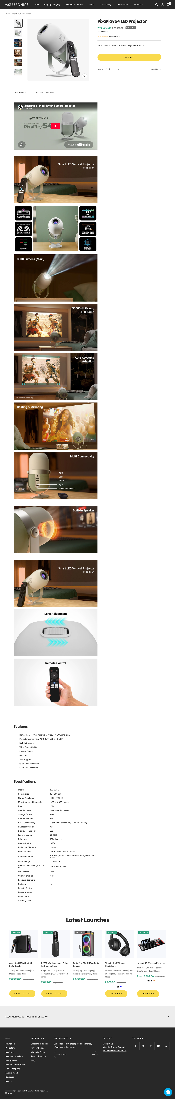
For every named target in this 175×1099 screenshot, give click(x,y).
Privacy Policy (37, 1048)
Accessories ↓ (123, 4)
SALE (37, 4)
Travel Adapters (12, 1068)
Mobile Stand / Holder (15, 1064)
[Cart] (168, 4)
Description (20, 92)
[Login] (162, 4)
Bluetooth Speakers (14, 1056)
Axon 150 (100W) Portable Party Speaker (21, 964)
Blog (33, 1060)
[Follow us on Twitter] (143, 1046)
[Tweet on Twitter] (114, 69)
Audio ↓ (92, 4)
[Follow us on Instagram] (150, 1046)
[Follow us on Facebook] (135, 1046)
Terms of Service (38, 1056)
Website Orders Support (114, 1047)
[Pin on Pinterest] (109, 69)
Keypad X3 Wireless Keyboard (151, 963)
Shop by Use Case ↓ (75, 4)
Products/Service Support (114, 1050)
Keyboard (9, 1077)
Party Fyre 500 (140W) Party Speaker (86, 964)
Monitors (9, 1052)
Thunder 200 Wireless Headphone (115, 964)
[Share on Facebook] (106, 69)
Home (7, 14)
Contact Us (108, 1044)
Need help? (156, 69)
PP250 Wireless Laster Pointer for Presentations (55, 964)
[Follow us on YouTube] (158, 1046)
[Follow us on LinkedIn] (166, 1046)
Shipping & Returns (39, 1044)
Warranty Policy (38, 1052)
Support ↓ (138, 4)
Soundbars (10, 1044)
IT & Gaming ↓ (106, 4)
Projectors (10, 1048)
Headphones (11, 1060)
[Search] (156, 4)
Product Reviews (45, 92)
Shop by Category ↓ (53, 4)
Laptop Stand (11, 1073)
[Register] (93, 1055)
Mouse (8, 1081)
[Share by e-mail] (118, 69)
